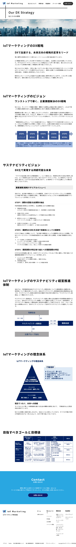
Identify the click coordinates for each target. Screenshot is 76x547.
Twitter (10, 543)
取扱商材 (48, 3)
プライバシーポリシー (50, 543)
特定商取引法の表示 (39, 543)
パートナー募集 (57, 3)
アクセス (5, 543)
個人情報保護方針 (30, 543)
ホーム (39, 511)
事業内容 (41, 3)
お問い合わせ (68, 3)
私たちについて (32, 3)
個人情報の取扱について (18, 543)
